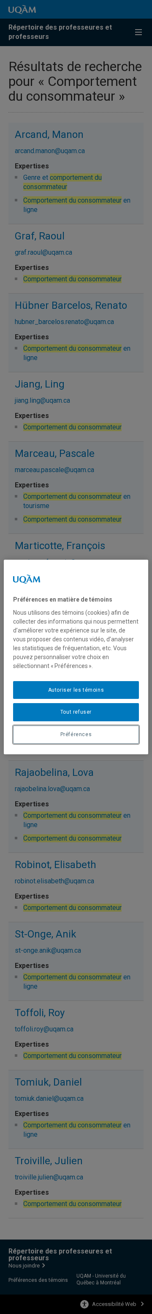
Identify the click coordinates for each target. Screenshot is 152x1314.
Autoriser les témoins (76, 690)
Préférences (76, 734)
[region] (76, 657)
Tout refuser (76, 712)
